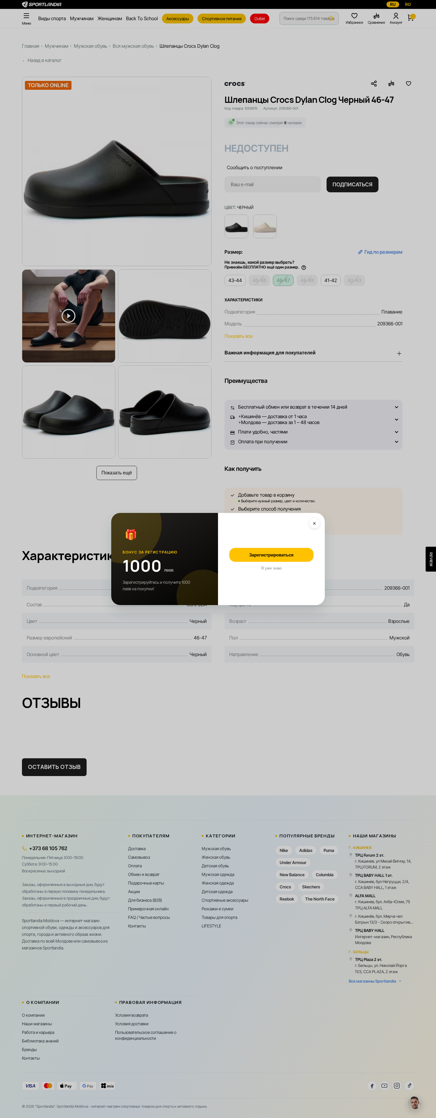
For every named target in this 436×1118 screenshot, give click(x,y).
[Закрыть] (314, 523)
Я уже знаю (271, 568)
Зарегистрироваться (271, 554)
